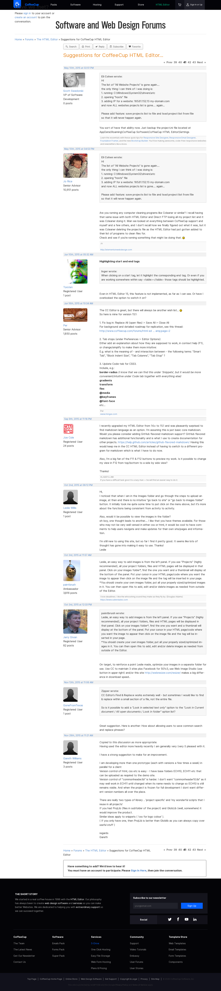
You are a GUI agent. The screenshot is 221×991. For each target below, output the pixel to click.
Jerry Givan (70, 637)
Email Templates (177, 949)
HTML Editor (163, 4)
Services (96, 937)
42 (189, 62)
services (77, 903)
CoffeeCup (20, 937)
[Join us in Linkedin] (195, 919)
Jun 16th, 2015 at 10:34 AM (78, 303)
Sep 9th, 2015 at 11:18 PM (78, 419)
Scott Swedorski (73, 90)
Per (65, 325)
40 (180, 62)
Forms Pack (58, 949)
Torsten (68, 287)
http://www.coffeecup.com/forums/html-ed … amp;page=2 (134, 330)
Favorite (136, 46)
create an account (26, 17)
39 (175, 62)
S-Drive (95, 943)
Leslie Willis (69, 507)
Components (176, 962)
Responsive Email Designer (182, 137)
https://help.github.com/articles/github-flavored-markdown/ (154, 442)
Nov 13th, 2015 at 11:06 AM (78, 682)
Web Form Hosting (101, 962)
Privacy (144, 979)
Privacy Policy (122, 985)
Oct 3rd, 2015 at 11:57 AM (77, 555)
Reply (101, 46)
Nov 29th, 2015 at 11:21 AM (78, 735)
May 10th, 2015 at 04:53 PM (79, 149)
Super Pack (58, 955)
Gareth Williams (72, 758)
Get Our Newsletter (24, 955)
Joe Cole (68, 437)
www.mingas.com (108, 414)
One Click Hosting (100, 949)
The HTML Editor (47, 39)
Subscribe (117, 46)
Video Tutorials (138, 949)
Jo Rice (67, 181)
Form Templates (177, 955)
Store (141, 4)
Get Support (111, 979)
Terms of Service (139, 985)
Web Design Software (91, 979)
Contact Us (19, 962)
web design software (56, 903)
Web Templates (177, 943)
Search (72, 46)
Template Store (178, 937)
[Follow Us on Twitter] (169, 919)
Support (119, 4)
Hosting (97, 4)
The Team (18, 943)
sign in (27, 13)
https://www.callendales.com (114, 600)
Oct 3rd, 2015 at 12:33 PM (78, 604)
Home (18, 39)
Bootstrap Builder (139, 141)
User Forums (136, 962)
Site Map (155, 979)
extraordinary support (88, 907)
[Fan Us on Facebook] (178, 919)
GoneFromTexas (73, 705)
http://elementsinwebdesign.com (116, 249)
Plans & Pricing (99, 968)
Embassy (134, 955)
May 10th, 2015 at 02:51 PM (79, 68)
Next (200, 62)
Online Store (71, 979)
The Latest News (22, 949)
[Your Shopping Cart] (179, 5)
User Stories (136, 968)
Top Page (31, 979)
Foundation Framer (109, 141)
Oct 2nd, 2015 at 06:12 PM (78, 485)
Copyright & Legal (128, 979)
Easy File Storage (100, 955)
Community (137, 937)
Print (87, 46)
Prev (169, 62)
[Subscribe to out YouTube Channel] (186, 919)
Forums (29, 39)
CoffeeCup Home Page (51, 979)
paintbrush (69, 584)
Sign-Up (192, 905)
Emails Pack (58, 943)
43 (194, 62)
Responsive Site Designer (156, 137)
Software (75, 4)
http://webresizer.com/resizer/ (163, 672)
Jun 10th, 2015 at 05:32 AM (78, 254)
